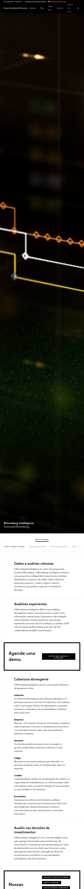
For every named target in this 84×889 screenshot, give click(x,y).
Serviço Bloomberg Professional (15, 8)
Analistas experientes (37, 546)
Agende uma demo (70, 8)
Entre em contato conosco (59, 657)
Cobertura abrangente (59, 546)
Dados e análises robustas (14, 546)
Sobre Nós (50, 8)
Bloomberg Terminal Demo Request (35, 1)
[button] (14, 1)
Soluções (33, 8)
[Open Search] (78, 8)
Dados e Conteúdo (52, 882)
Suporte (60, 8)
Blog (42, 8)
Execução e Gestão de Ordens (56, 877)
